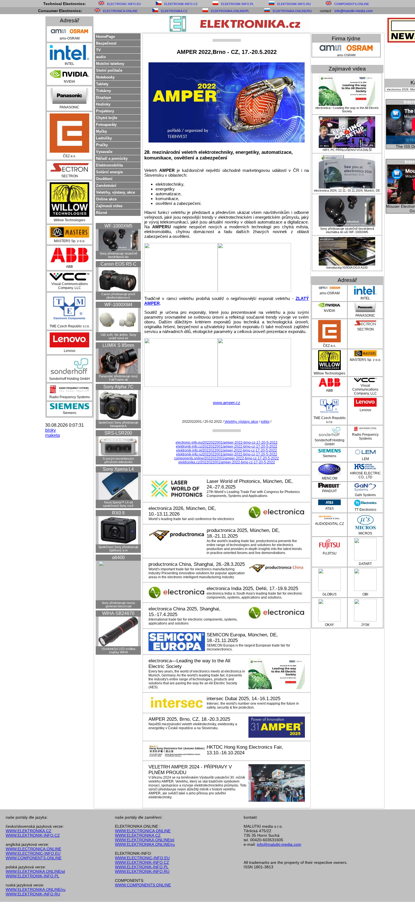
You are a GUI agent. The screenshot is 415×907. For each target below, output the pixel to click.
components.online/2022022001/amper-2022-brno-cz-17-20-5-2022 (226, 458)
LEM (365, 459)
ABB (69, 267)
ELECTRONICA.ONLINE (120, 11)
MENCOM (329, 478)
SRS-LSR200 (118, 433)
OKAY (329, 625)
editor (265, 422)
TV (98, 50)
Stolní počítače (109, 70)
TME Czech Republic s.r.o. (69, 326)
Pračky (102, 145)
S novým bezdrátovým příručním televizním (118, 460)
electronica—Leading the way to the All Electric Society (347, 109)
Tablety (102, 84)
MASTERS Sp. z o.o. (69, 241)
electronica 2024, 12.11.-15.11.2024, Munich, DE (347, 190)
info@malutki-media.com (354, 11)
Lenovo (69, 351)
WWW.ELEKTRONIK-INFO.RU (33, 894)
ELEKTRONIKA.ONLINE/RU (292, 11)
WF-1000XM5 (118, 226)
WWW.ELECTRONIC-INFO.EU (33, 853)
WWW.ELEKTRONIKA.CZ (28, 831)
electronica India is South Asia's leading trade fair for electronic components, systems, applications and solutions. (254, 595)
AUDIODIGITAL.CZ (329, 524)
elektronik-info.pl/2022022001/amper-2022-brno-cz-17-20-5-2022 (226, 450)
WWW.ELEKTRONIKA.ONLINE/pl (35, 871)
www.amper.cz (226, 402)
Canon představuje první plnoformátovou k (118, 295)
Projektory (105, 111)
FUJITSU (330, 553)
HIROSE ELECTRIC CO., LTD (365, 475)
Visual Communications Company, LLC (69, 286)
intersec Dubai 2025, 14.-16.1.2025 (243, 698)
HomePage (105, 36)
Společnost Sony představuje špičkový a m (118, 548)
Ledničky (104, 138)
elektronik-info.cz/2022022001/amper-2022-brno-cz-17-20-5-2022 (226, 446)
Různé (101, 213)
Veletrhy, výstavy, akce (115, 192)
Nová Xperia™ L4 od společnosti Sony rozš (118, 504)
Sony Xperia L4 (118, 469)
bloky (50, 430)
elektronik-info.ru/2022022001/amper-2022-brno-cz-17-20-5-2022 (226, 454)
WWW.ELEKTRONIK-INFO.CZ (33, 835)
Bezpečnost (106, 43)
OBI (365, 594)
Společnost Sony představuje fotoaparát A (118, 424)
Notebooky (105, 77)
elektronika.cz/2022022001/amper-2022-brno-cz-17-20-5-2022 (226, 462)
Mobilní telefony (110, 64)
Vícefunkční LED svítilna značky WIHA (118, 650)
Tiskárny (103, 91)
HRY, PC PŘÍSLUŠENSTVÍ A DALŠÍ (347, 150)
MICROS (365, 533)
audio (101, 57)
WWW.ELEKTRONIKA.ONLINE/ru (35, 889)
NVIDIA (69, 82)
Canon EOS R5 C (118, 264)
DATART (365, 564)
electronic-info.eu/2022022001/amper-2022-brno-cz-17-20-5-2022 (227, 442)
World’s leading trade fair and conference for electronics (191, 519)
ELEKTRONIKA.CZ (174, 11)
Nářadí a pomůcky (112, 158)
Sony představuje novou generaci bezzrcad (118, 604)
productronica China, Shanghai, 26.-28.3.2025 (196, 564)
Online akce (106, 199)
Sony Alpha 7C (118, 386)
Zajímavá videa (109, 206)
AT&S (329, 509)
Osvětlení (104, 179)
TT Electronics (365, 510)
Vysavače (104, 152)
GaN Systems (365, 495)
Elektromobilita (109, 165)
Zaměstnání (106, 185)
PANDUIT (329, 491)
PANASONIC (69, 107)
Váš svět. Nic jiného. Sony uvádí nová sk (118, 336)
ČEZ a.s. (69, 156)
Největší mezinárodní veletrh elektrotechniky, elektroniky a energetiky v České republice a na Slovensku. (192, 726)
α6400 (118, 557)
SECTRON (69, 176)
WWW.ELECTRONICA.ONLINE (33, 849)
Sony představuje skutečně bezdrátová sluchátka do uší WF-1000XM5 (347, 230)
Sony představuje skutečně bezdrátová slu (118, 255)
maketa (52, 435)
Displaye (103, 97)
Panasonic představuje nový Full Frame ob (118, 377)
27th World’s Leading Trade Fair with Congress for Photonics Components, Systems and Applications (253, 494)
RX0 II (118, 513)
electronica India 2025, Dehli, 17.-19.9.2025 (252, 588)
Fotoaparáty (106, 124)
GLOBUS (329, 594)
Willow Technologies (69, 220)
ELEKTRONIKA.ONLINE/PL (230, 11)
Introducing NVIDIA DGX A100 (347, 267)
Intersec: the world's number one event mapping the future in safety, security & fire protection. (253, 705)
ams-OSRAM (70, 38)
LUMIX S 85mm (118, 345)
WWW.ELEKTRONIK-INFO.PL (32, 876)
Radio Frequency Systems (69, 397)
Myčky (101, 131)
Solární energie (109, 172)
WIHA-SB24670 (118, 613)
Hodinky (103, 104)
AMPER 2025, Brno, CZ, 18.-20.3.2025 (189, 719)
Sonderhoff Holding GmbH (69, 379)
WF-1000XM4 (118, 304)
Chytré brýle (106, 118)
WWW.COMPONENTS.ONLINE (34, 858)
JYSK (365, 625)
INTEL (69, 64)
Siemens (69, 413)
